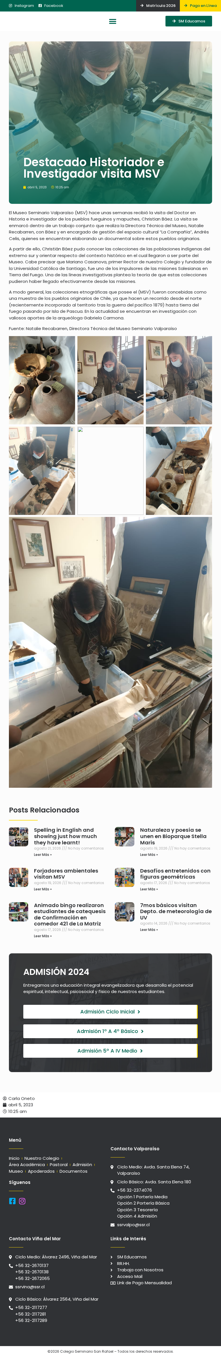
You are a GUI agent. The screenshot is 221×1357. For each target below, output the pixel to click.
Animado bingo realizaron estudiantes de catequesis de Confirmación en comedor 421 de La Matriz (70, 914)
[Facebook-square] (12, 1201)
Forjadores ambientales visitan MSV (66, 874)
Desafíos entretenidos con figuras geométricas (175, 874)
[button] (113, 21)
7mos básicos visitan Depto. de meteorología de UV (176, 911)
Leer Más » (43, 854)
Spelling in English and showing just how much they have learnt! (65, 836)
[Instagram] (22, 1201)
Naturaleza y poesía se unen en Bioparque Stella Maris (173, 836)
